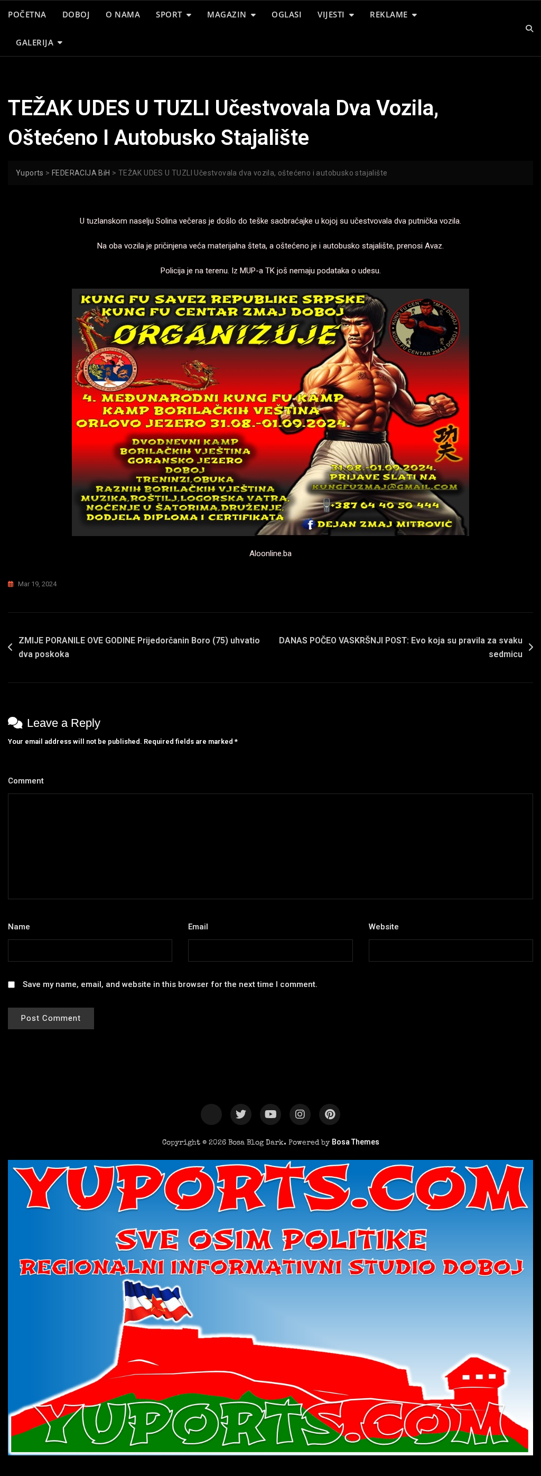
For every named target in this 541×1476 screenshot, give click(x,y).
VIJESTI (331, 14)
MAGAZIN (227, 14)
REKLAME (389, 14)
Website (384, 926)
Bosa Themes (355, 1142)
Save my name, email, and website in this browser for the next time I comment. (170, 984)
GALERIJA (34, 42)
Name (22, 926)
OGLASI (287, 14)
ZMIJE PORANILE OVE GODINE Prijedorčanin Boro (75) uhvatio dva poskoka (139, 647)
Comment (29, 781)
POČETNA (27, 14)
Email (201, 926)
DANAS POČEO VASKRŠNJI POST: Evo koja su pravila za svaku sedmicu (401, 647)
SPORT (169, 14)
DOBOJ (76, 14)
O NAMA (123, 14)
